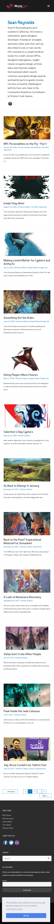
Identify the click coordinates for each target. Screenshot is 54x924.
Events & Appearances (37, 769)
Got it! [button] (26, 916)
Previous (10, 791)
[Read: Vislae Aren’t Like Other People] (27, 638)
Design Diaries (32, 267)
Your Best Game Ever (39, 207)
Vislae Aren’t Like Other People (22, 654)
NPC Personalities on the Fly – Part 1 (25, 144)
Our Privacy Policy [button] (14, 909)
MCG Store (7, 815)
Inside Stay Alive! (14, 203)
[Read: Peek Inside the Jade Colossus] (27, 695)
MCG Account (8, 818)
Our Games (7, 825)
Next (45, 796)
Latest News (7, 822)
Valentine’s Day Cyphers (18, 432)
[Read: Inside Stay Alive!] (27, 187)
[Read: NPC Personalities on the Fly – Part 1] (27, 128)
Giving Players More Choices (21, 375)
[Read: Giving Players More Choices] (27, 359)
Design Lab (43, 267)
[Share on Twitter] (11, 842)
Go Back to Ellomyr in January (21, 485)
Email (4, 881)
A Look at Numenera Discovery (22, 597)
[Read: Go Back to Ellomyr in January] (27, 469)
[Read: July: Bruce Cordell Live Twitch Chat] (27, 749)
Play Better (37, 547)
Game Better (36, 147)
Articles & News (24, 147)
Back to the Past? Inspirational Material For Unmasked (22, 541)
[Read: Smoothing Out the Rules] (27, 302)
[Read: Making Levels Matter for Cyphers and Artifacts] (27, 244)
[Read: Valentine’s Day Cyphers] (27, 416)
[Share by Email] (16, 842)
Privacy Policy (8, 828)
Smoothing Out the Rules (19, 317)
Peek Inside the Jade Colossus (22, 711)
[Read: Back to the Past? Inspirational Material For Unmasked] (27, 523)
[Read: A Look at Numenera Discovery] (27, 581)
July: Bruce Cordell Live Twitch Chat (25, 765)
